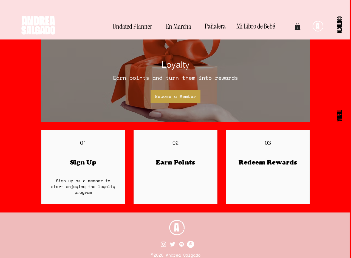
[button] (339, 24)
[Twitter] (172, 244)
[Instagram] (163, 244)
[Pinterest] (190, 244)
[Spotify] (181, 244)
